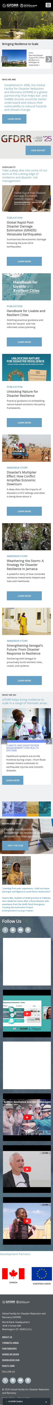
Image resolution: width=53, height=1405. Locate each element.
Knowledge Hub (11, 1360)
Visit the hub (15, 845)
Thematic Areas (10, 1342)
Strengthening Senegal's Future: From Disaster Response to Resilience (25, 649)
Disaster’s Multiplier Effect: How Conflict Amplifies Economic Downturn (21, 478)
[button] (4, 59)
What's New (8, 1365)
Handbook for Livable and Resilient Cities (26, 313)
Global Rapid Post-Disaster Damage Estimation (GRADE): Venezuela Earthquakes (24, 228)
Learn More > (34, 65)
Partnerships (9, 1348)
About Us (7, 1337)
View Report (38, 150)
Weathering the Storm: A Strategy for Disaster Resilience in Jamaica (25, 565)
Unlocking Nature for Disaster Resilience (22, 393)
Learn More (14, 118)
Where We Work (10, 1354)
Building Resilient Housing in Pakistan (17, 911)
